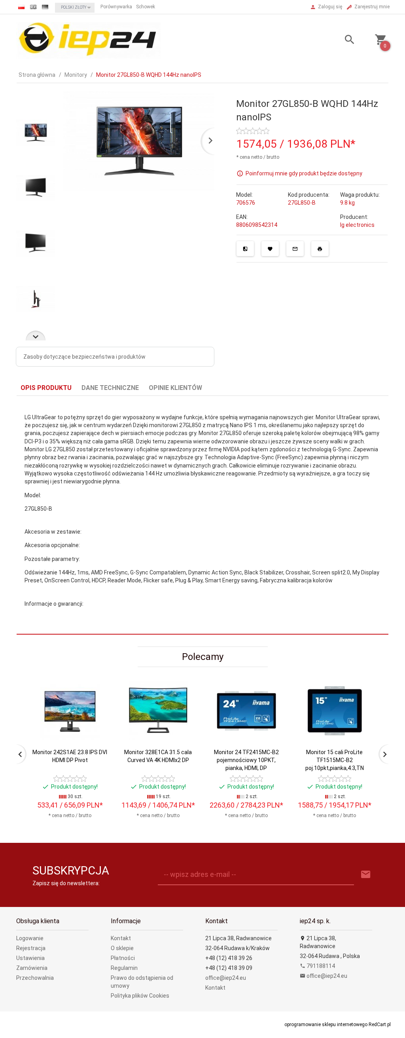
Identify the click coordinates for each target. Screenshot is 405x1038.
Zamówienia (31, 968)
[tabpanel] (202, 515)
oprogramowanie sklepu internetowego (325, 1024)
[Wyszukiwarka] (343, 40)
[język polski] (21, 7)
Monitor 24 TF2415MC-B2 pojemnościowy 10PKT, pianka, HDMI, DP (246, 760)
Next (35, 335)
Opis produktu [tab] (46, 388)
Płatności (123, 958)
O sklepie (122, 948)
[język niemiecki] (45, 7)
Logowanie (30, 938)
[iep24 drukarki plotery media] (88, 40)
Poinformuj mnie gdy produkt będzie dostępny (304, 173)
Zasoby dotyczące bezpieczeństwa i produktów (84, 357)
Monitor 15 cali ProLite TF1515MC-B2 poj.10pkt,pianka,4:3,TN (334, 760)
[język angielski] (33, 7)
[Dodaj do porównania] (245, 248)
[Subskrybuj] (365, 874)
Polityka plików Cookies (140, 995)
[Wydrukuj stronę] (320, 248)
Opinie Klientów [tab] (175, 388)
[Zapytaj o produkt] (295, 248)
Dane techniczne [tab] (110, 388)
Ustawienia (30, 958)
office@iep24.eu (225, 978)
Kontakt (121, 938)
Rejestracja (30, 948)
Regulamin (124, 968)
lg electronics (357, 225)
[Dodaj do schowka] (270, 248)
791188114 (320, 966)
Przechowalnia (35, 978)
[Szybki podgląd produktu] (95, 684)
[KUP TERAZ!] (95, 744)
